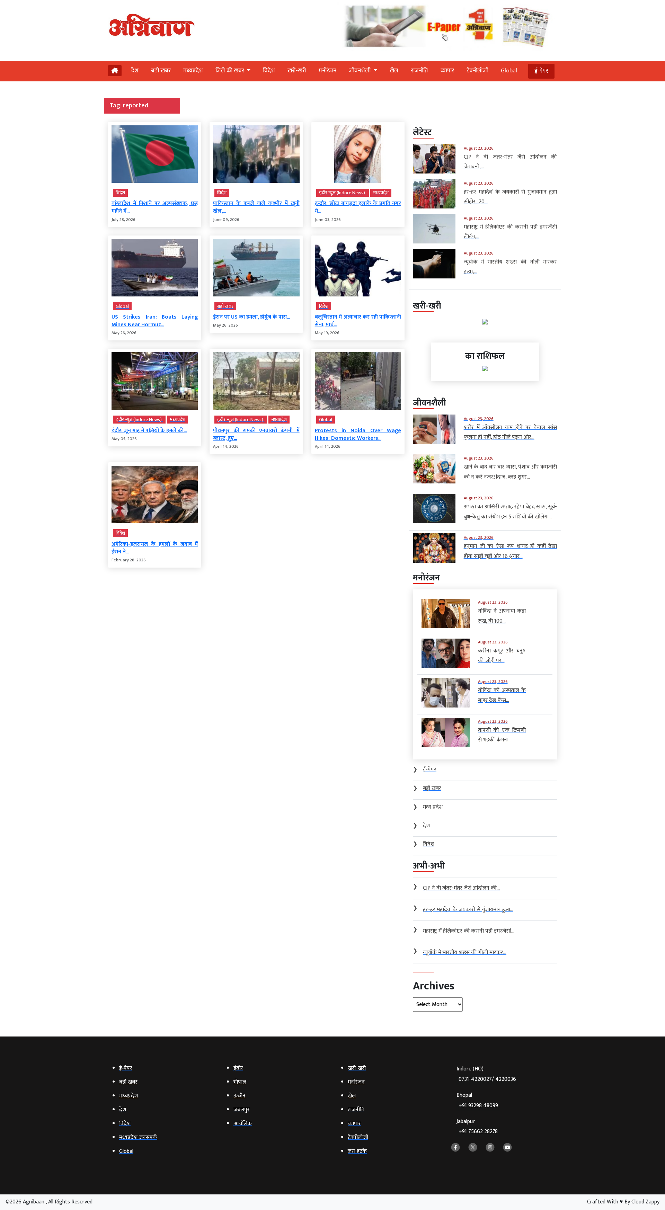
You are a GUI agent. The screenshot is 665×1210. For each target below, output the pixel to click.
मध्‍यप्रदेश (193, 70)
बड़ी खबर (161, 70)
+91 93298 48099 (478, 1105)
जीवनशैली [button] (360, 70)
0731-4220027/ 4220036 (487, 1079)
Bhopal (477, 1100)
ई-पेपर (541, 71)
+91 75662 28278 (478, 1131)
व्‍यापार (447, 70)
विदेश (269, 70)
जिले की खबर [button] (230, 70)
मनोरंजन (327, 70)
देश (135, 70)
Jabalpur (477, 1127)
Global (509, 70)
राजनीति (419, 70)
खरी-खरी (296, 70)
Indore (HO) (486, 1074)
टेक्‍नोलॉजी (477, 70)
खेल (394, 70)
